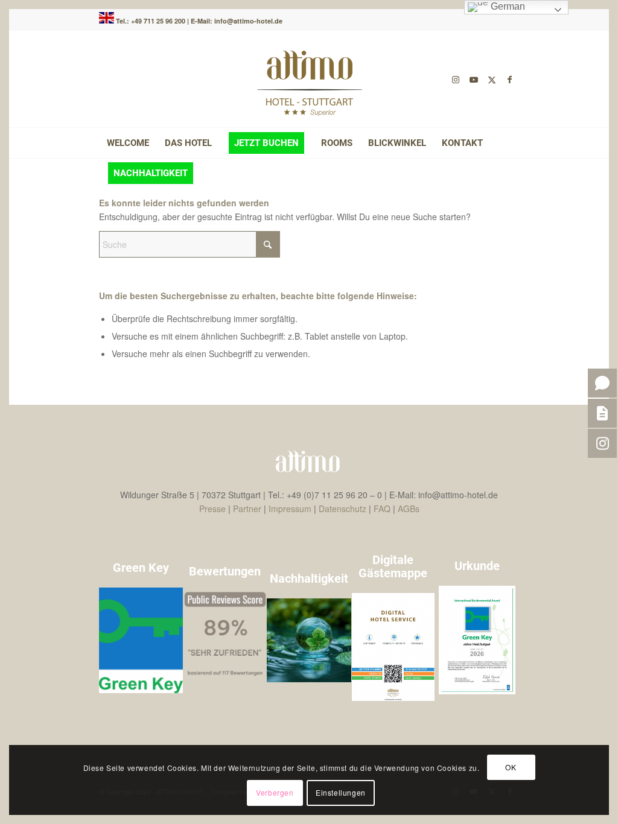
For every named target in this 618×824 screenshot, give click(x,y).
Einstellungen (341, 792)
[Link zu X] (492, 79)
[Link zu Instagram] (456, 79)
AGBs (408, 508)
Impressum (290, 508)
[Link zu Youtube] (474, 79)
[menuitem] (128, 143)
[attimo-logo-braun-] (309, 79)
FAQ (382, 508)
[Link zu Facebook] (510, 79)
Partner (247, 508)
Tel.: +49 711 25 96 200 (151, 20)
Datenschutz (342, 508)
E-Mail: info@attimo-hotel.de (236, 20)
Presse (212, 508)
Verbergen (274, 792)
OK (510, 767)
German (506, 6)
